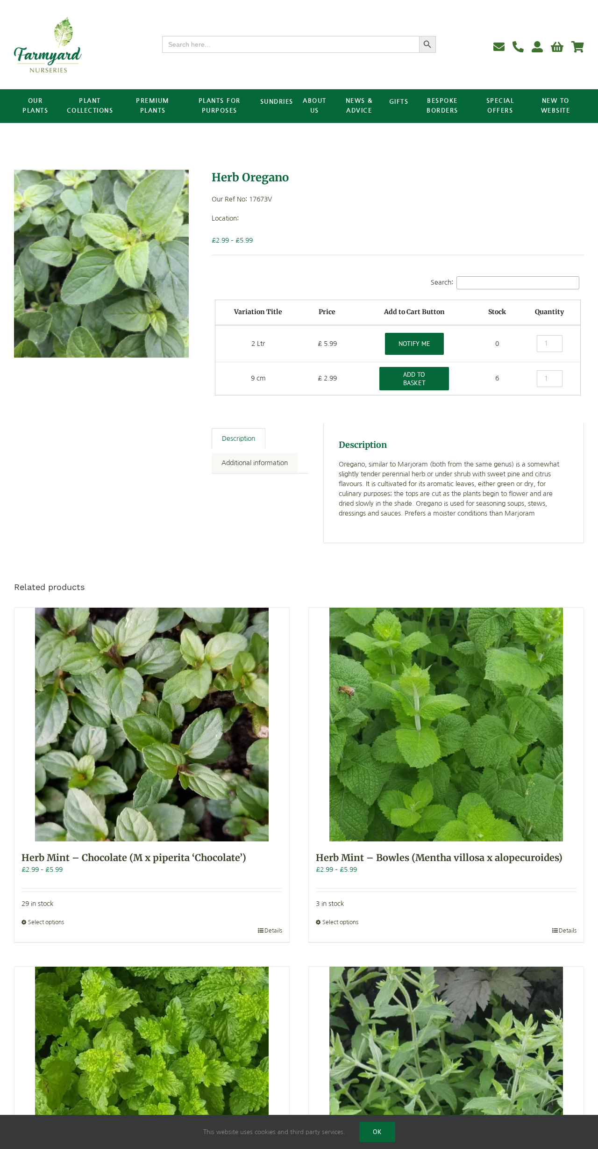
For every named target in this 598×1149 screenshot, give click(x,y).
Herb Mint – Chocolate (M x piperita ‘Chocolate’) (133, 857)
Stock (497, 312)
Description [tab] (238, 438)
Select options (46, 922)
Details (273, 931)
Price (327, 312)
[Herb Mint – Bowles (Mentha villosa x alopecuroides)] (446, 724)
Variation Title (258, 312)
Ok (377, 1131)
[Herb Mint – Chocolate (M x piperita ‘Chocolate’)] (151, 724)
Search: (442, 282)
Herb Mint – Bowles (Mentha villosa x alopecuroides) (439, 857)
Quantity (549, 312)
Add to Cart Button (414, 312)
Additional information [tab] (254, 463)
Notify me (414, 343)
